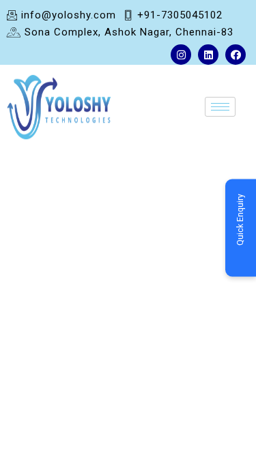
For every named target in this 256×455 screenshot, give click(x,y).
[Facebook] (235, 54)
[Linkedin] (208, 54)
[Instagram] (181, 54)
